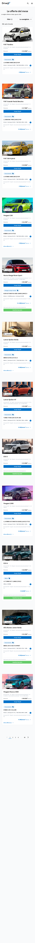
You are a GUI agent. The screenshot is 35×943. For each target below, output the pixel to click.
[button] (25, 72)
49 (24, 737)
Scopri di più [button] (17, 54)
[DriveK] (6, 3)
